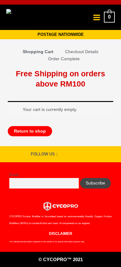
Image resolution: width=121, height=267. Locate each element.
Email (14, 175)
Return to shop (30, 131)
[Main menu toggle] (96, 17)
